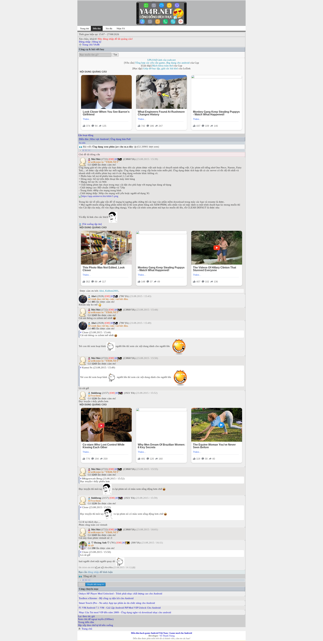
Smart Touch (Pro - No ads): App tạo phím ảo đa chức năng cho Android (117, 603)
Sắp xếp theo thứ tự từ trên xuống (95, 625)
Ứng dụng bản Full (121, 139)
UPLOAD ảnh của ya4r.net (161, 60)
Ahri (101, 290)
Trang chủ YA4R (91, 44)
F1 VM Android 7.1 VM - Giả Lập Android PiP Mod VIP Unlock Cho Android (120, 607)
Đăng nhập (85, 41)
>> (89, 150)
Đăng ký (96, 41)
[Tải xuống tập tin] (92, 224)
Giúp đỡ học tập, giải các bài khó (160, 68)
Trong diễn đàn (86, 622)
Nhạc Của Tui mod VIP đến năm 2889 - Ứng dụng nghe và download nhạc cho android (125, 612)
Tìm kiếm (82, 143)
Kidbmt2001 (111, 290)
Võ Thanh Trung (167, 635)
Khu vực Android (99, 139)
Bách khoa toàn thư (162, 65)
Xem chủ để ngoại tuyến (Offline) (96, 619)
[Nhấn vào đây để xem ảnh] (161, 196)
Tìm (115, 54)
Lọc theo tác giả (86, 616)
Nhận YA (121, 28)
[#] (116, 159)
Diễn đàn (83, 139)
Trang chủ (84, 28)
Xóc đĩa (109, 28)
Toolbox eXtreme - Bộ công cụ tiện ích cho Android (106, 598)
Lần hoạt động (85, 135)
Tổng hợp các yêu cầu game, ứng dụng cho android (162, 62)
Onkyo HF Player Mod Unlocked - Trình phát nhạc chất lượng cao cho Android (120, 593)
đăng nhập (93, 572)
